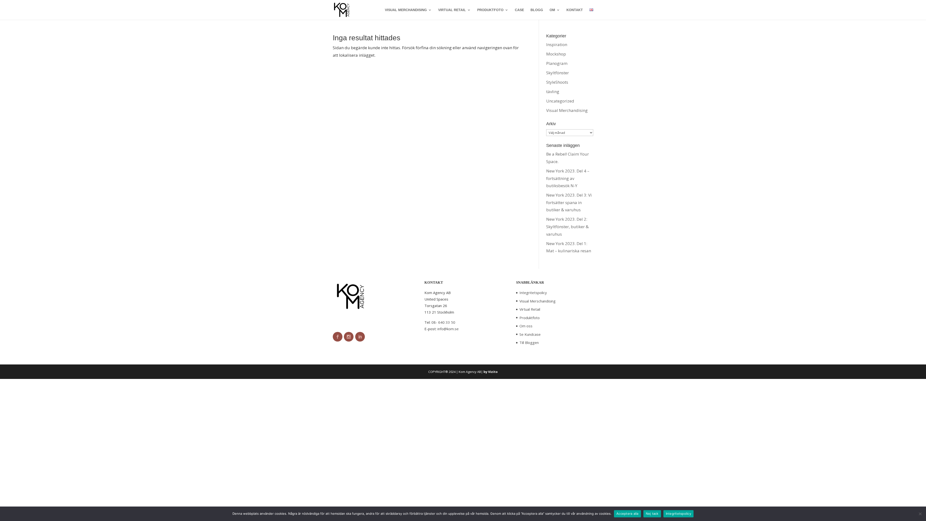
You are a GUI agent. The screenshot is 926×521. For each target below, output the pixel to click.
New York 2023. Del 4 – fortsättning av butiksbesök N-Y (567, 178)
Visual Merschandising (537, 301)
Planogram (556, 63)
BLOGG (537, 10)
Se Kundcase (530, 334)
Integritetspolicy (533, 292)
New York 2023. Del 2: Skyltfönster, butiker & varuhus (567, 226)
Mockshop (556, 54)
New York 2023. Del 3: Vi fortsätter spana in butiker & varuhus (569, 202)
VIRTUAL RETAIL (452, 10)
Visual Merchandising (567, 110)
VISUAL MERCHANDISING (406, 10)
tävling (552, 91)
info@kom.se (448, 328)
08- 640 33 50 (443, 322)
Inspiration (556, 44)
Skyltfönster (557, 72)
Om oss (525, 325)
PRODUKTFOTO (490, 10)
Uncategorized (560, 101)
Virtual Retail (529, 309)
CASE (519, 10)
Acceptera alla (627, 513)
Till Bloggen (529, 342)
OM (552, 10)
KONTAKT (574, 10)
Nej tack (652, 513)
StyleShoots (557, 82)
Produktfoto (529, 317)
